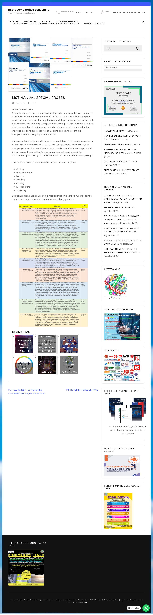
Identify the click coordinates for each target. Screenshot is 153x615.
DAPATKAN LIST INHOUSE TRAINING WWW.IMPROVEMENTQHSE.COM (46, 23)
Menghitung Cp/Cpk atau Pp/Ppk (117, 144)
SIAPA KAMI (13, 21)
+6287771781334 (84, 12)
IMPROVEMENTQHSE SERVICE (82, 389)
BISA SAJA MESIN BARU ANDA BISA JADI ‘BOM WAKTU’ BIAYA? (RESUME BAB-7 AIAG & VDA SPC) (122, 219)
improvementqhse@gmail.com (59, 199)
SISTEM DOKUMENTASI (94, 23)
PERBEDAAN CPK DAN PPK (116, 131)
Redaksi (46, 21)
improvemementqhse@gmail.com (129, 12)
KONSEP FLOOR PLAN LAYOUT (117, 207)
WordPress (82, 602)
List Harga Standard (66, 21)
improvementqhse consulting (28, 9)
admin (33, 103)
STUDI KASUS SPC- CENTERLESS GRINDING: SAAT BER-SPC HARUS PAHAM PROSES (123, 199)
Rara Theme (138, 600)
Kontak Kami (30, 21)
